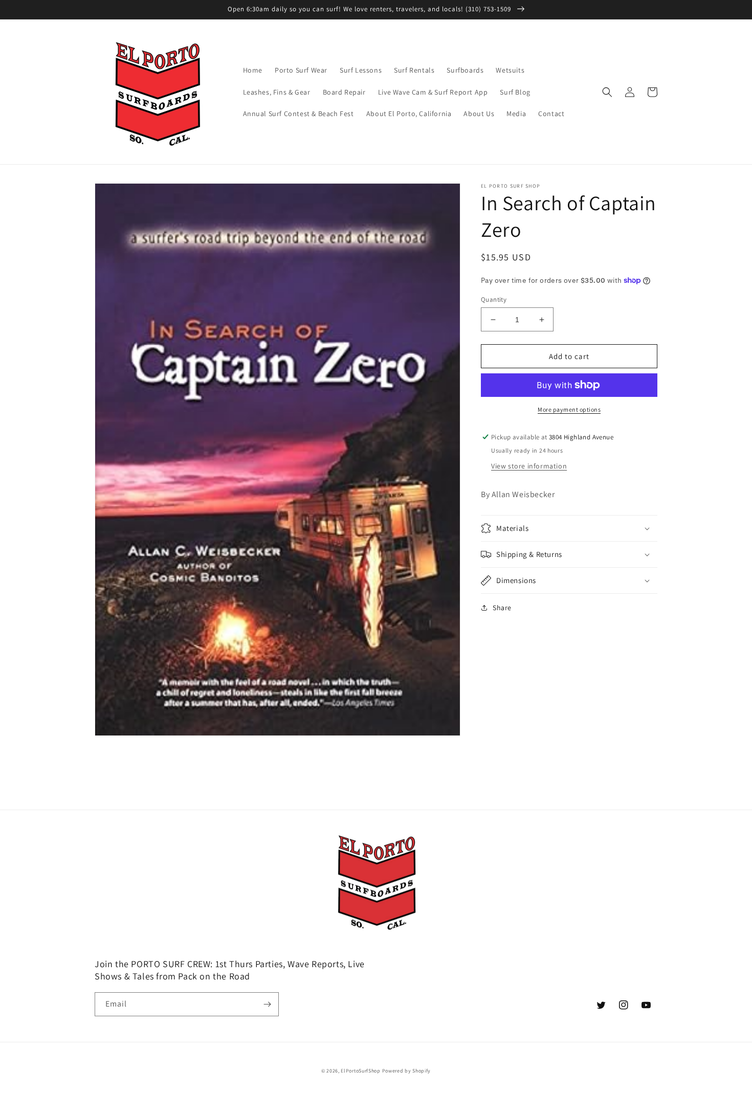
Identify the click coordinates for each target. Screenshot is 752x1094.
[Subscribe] (267, 1004)
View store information (529, 466)
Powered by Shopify (406, 1070)
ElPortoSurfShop (361, 1070)
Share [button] (502, 607)
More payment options (569, 409)
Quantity (493, 299)
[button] (607, 92)
